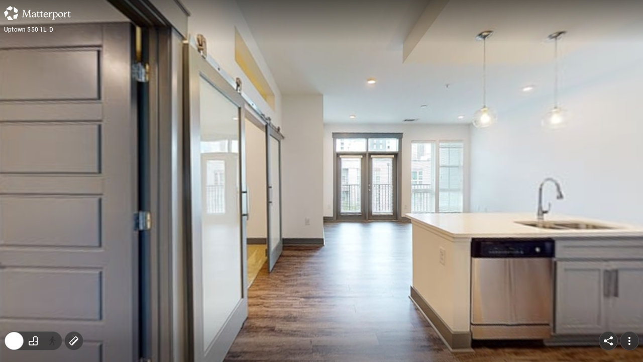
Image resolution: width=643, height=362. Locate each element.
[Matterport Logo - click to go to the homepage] (37, 13)
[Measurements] (73, 340)
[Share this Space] (608, 340)
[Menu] (629, 340)
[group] (33, 340)
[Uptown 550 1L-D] (321, 181)
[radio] (14, 341)
